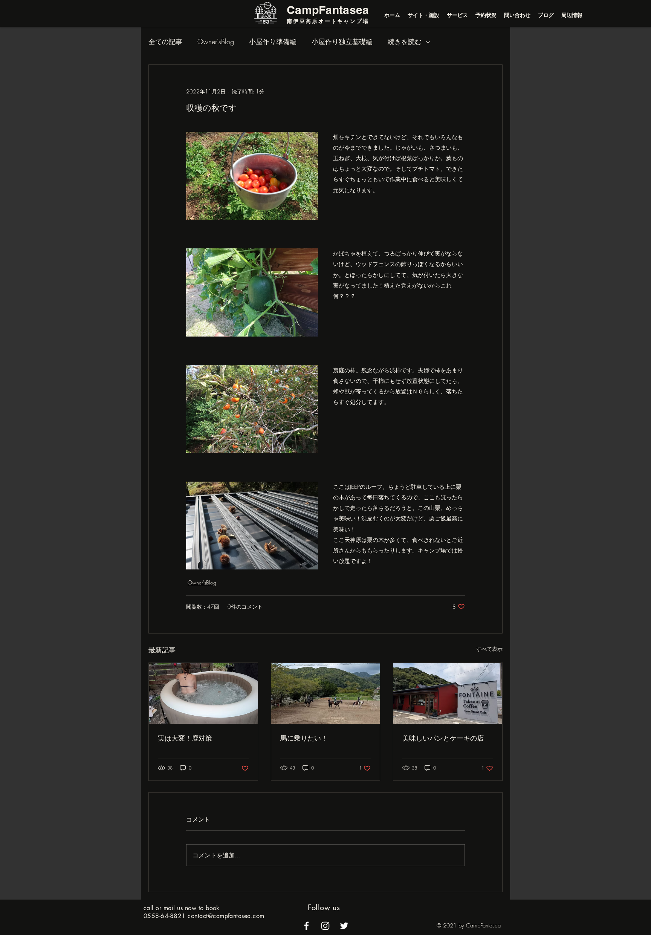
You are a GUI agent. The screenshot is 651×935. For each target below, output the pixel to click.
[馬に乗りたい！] (325, 693)
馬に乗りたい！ (304, 737)
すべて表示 (489, 648)
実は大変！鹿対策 (185, 737)
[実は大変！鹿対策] (203, 693)
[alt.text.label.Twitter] (344, 925)
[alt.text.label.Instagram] (325, 925)
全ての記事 (165, 41)
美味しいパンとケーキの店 (443, 737)
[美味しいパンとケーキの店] (447, 693)
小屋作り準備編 (272, 41)
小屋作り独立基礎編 (342, 41)
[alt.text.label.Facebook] (306, 925)
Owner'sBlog (215, 41)
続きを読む (405, 41)
